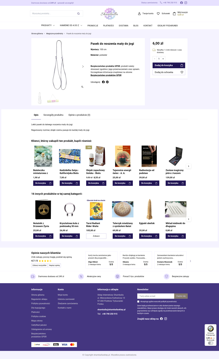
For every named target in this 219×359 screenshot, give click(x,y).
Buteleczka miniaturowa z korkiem (40, 173)
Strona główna (37, 34)
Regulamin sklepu (39, 299)
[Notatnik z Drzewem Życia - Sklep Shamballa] (43, 209)
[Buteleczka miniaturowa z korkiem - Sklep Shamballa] (43, 156)
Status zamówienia (149, 3)
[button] (180, 13)
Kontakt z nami (64, 308)
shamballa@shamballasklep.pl (111, 309)
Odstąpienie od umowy (41, 329)
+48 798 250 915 (170, 3)
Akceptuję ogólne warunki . (158, 302)
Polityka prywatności (40, 303)
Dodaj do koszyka (164, 65)
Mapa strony (37, 321)
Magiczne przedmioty (54, 34)
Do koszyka (40, 183)
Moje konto (63, 295)
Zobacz (96, 236)
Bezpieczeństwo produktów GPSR (106, 75)
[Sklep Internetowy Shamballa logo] (109, 13)
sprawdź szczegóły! (65, 3)
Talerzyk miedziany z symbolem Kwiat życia (123, 226)
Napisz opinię (54, 265)
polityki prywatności (169, 302)
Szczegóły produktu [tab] (53, 115)
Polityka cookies (38, 316)
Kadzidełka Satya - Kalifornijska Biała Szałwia (69, 173)
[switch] (210, 343)
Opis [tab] (36, 115)
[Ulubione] (52, 148)
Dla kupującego (38, 308)
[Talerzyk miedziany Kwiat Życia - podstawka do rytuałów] (122, 209)
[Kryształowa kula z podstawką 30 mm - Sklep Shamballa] (69, 209)
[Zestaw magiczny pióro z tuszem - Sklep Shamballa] (175, 156)
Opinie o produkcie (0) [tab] (79, 115)
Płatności (35, 312)
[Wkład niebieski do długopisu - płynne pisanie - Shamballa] (175, 209)
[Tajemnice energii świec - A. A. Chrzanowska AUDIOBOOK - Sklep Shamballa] (122, 156)
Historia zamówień (66, 299)
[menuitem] (48, 25)
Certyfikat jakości (39, 325)
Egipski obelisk (147, 223)
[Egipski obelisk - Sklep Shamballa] (149, 209)
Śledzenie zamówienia (68, 303)
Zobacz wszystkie (39, 265)
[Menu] (214, 325)
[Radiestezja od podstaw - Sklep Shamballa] (149, 156)
